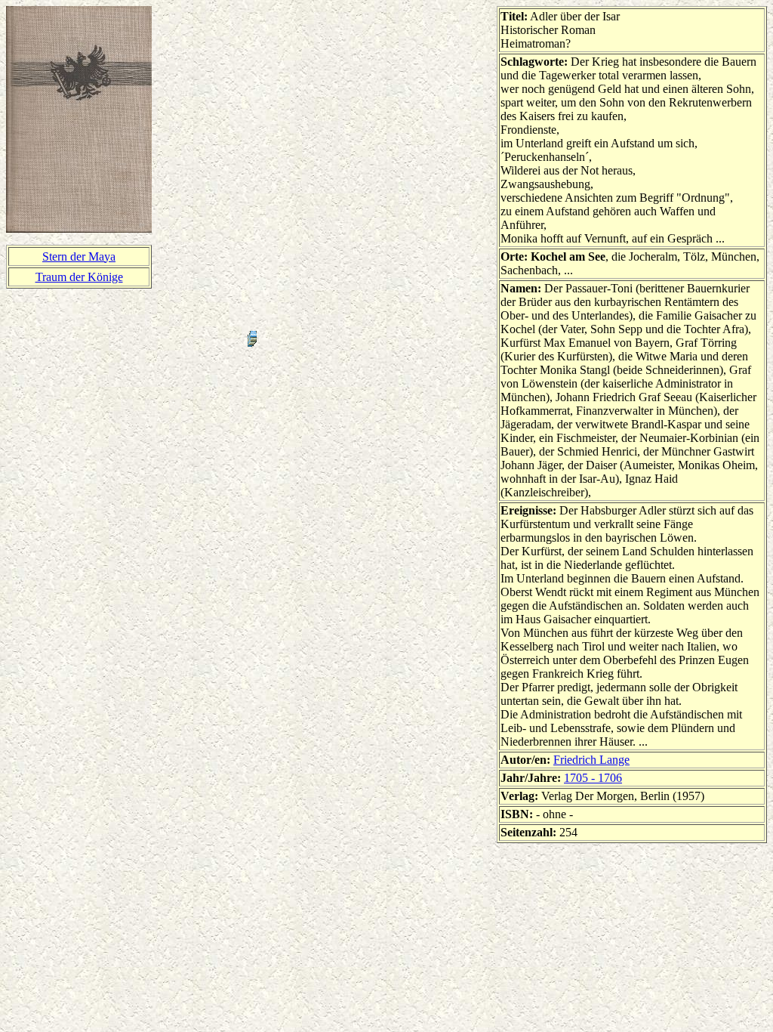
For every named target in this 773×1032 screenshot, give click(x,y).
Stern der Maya (78, 256)
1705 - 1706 (593, 777)
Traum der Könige (79, 276)
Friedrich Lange (591, 759)
